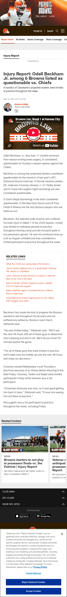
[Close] (62, 533)
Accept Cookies (33, 591)
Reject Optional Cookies (33, 582)
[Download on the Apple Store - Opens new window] (22, 516)
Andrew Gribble (21, 104)
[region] (33, 563)
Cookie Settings (33, 573)
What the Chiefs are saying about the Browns (28, 264)
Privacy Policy (40, 567)
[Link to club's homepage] (6, 29)
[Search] (57, 31)
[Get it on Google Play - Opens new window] (43, 517)
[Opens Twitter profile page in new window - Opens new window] (16, 111)
